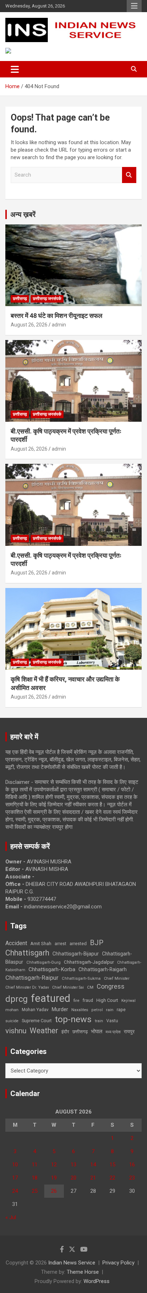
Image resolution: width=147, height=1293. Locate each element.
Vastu (112, 1020)
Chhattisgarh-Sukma (81, 978)
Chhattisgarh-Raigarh (102, 969)
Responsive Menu (134, 6)
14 (93, 1164)
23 (132, 1178)
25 (34, 1191)
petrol (97, 1010)
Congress (111, 986)
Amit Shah (40, 943)
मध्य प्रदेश (113, 1032)
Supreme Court (37, 1020)
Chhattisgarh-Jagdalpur (89, 962)
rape (121, 1009)
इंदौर (65, 1031)
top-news (73, 1019)
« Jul (10, 1217)
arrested (78, 943)
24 (15, 1191)
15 (112, 1164)
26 (54, 1191)
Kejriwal (128, 1000)
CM (90, 987)
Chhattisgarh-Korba (52, 969)
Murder (60, 1009)
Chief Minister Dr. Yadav (27, 987)
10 (15, 1164)
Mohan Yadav (35, 1009)
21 (93, 1178)
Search (129, 175)
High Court (107, 1000)
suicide (12, 1021)
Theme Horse (83, 1272)
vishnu (15, 1030)
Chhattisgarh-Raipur (32, 977)
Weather (44, 1030)
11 (34, 1164)
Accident (16, 943)
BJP (96, 942)
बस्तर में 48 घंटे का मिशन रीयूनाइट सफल (56, 315)
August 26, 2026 (29, 325)
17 (15, 1178)
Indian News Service (71, 1262)
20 (73, 1178)
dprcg (16, 999)
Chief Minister (117, 978)
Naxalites (79, 1009)
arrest (60, 943)
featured (50, 998)
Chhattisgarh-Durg (43, 962)
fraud (87, 1000)
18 (34, 1178)
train (99, 1021)
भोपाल (96, 1031)
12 (54, 1164)
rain (109, 1009)
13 (73, 1164)
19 (54, 1178)
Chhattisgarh (27, 952)
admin (59, 325)
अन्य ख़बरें (23, 214)
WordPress (96, 1281)
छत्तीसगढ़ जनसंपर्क (47, 298)
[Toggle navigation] (14, 69)
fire (76, 1000)
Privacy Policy (118, 1262)
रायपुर (129, 1031)
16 (132, 1164)
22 (112, 1178)
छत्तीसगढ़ (20, 298)
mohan (12, 1010)
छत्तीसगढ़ (80, 1031)
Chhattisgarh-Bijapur (75, 954)
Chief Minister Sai (68, 987)
